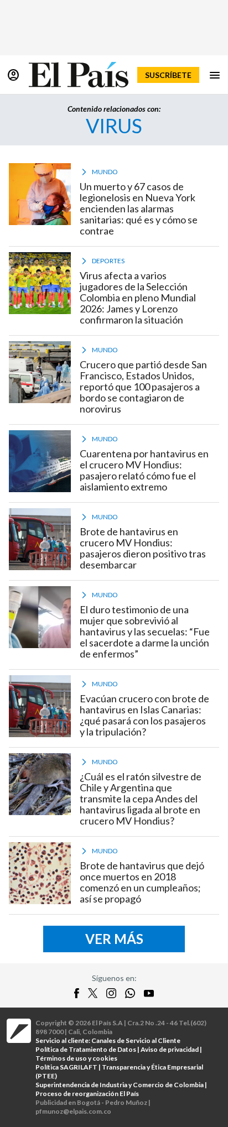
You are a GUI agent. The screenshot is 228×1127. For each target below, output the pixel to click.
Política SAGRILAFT (66, 1067)
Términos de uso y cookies (76, 1058)
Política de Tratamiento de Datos (85, 1049)
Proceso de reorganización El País (87, 1093)
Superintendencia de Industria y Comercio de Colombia (119, 1085)
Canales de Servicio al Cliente (135, 1040)
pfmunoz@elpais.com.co (73, 1111)
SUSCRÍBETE (168, 75)
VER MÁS (114, 939)
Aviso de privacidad (170, 1049)
